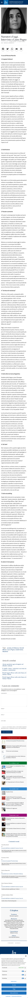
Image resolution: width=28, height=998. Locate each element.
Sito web (3, 720)
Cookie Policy (8, 996)
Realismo (5, 651)
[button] (26, 956)
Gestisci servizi (13, 981)
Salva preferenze (14, 993)
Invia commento (7, 731)
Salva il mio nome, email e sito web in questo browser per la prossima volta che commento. (14, 727)
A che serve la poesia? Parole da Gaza (9, 860)
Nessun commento (9, 42)
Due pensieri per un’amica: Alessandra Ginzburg (12, 873)
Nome (3, 708)
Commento (4, 693)
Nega (14, 989)
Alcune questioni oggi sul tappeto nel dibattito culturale (12, 664)
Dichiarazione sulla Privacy (16, 996)
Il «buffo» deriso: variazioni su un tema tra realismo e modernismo (14, 669)
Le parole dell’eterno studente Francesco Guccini (12, 848)
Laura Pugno (12, 41)
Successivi (17, 942)
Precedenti (10, 942)
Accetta (14, 985)
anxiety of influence (13, 648)
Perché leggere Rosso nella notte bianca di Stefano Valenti (14, 673)
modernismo (19, 649)
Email (3, 714)
